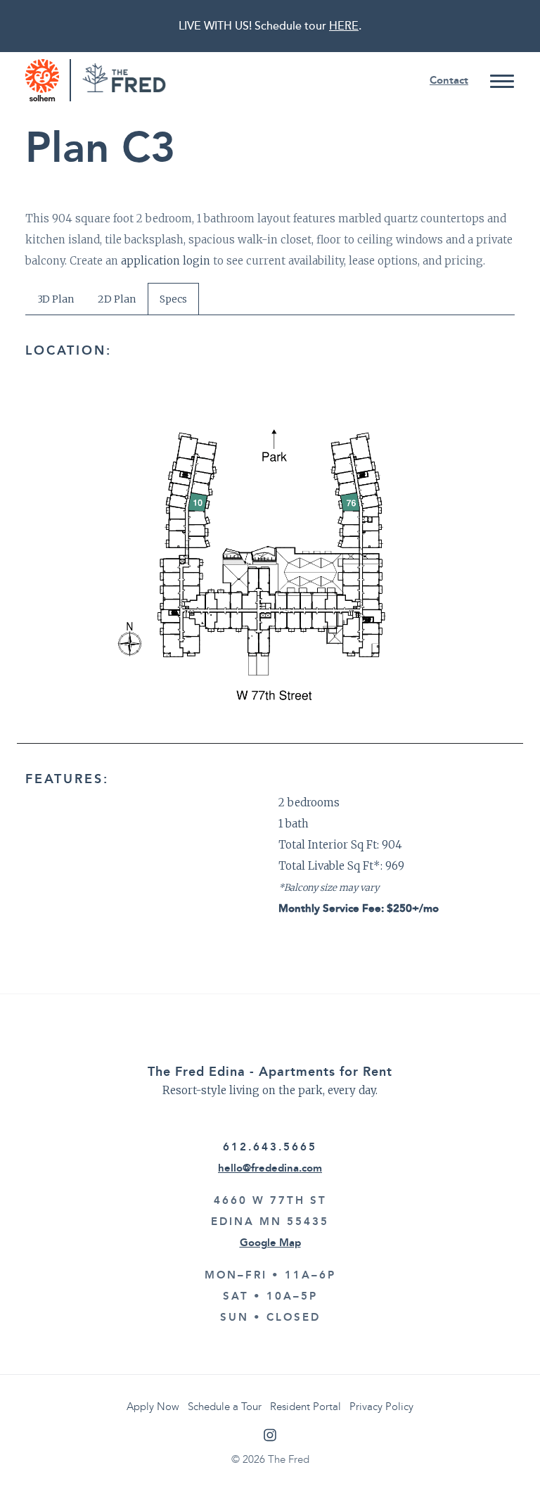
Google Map (270, 1242)
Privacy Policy (381, 1406)
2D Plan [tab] (117, 299)
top (501, 1452)
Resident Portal (305, 1406)
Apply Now (153, 1406)
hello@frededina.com (270, 1168)
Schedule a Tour (225, 1406)
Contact (449, 80)
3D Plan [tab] (55, 299)
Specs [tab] (173, 299)
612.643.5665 (270, 1147)
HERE (344, 26)
